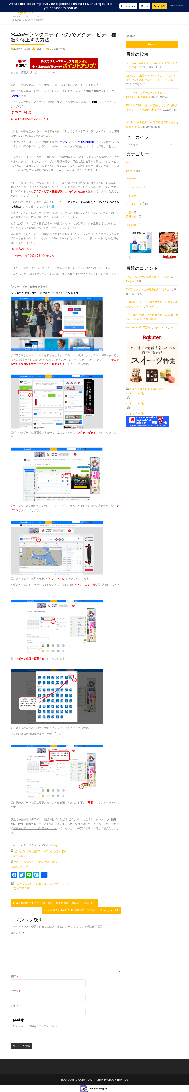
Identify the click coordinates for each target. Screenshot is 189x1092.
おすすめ (131, 179)
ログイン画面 (36, 355)
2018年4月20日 (21, 48)
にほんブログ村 (20, 856)
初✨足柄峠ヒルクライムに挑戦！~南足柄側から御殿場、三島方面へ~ (55, 903)
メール (16, 991)
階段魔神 (151, 319)
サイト (14, 1005)
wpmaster (160, 327)
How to (130, 171)
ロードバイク (134, 204)
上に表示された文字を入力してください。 (35, 1026)
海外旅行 (131, 216)
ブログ (25, 255)
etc (128, 162)
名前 (15, 976)
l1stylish (40, 48)
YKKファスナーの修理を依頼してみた (148, 277)
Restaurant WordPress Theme (82, 1079)
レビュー (131, 196)
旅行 (128, 212)
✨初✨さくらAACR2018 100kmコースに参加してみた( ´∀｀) (80, 910)
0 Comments (57, 48)
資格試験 (131, 225)
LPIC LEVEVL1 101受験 (138, 327)
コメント (17, 932)
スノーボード (134, 187)
